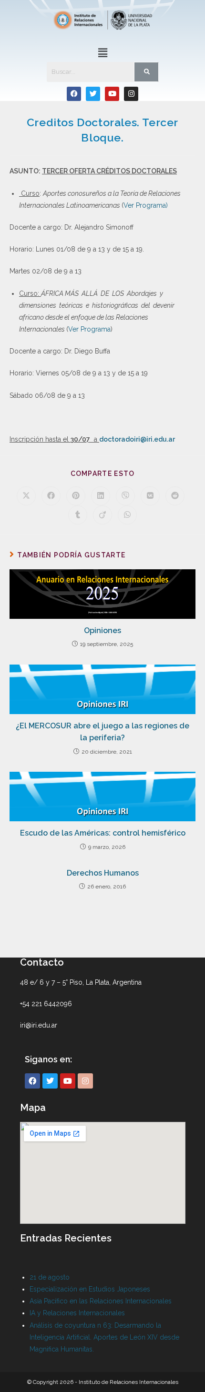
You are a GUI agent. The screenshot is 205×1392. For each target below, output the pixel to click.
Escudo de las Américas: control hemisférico (102, 832)
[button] (102, 52)
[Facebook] (74, 94)
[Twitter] (93, 94)
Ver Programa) (145, 205)
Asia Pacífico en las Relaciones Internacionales (101, 1301)
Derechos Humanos (103, 873)
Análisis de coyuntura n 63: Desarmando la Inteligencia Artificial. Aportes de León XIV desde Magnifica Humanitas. (104, 1337)
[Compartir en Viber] (125, 495)
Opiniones (102, 630)
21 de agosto (50, 1277)
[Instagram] (131, 94)
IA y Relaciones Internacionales (77, 1313)
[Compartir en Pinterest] (75, 495)
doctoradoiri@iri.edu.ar (137, 439)
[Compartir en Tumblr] (77, 515)
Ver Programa (89, 329)
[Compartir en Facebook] (51, 495)
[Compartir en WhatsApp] (127, 515)
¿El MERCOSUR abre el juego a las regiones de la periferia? (102, 732)
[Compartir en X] (26, 495)
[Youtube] (112, 94)
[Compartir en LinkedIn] (100, 495)
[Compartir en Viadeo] (102, 515)
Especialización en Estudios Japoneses (90, 1289)
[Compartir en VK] (150, 495)
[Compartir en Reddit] (174, 495)
